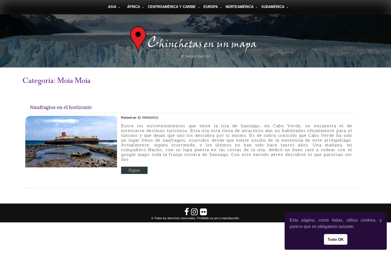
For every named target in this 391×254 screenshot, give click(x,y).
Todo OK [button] (336, 239)
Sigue (134, 170)
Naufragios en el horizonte (61, 107)
